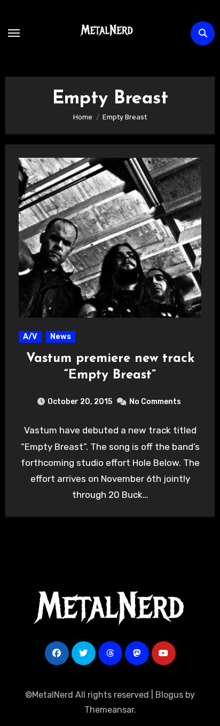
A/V (30, 336)
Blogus (169, 695)
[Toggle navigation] (13, 33)
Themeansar (109, 710)
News (60, 336)
